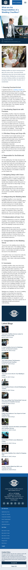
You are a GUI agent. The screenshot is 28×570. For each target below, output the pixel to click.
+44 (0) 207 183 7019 (8, 39)
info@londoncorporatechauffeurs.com (12, 41)
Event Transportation (6, 519)
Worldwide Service (6, 524)
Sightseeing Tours (5, 511)
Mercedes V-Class (6, 535)
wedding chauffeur (18, 89)
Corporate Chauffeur (6, 516)
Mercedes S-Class (6, 533)
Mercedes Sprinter (6, 538)
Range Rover (4, 540)
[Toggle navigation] (25, 2)
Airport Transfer (5, 521)
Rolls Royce (4, 543)
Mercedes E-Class (6, 530)
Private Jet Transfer (6, 514)
